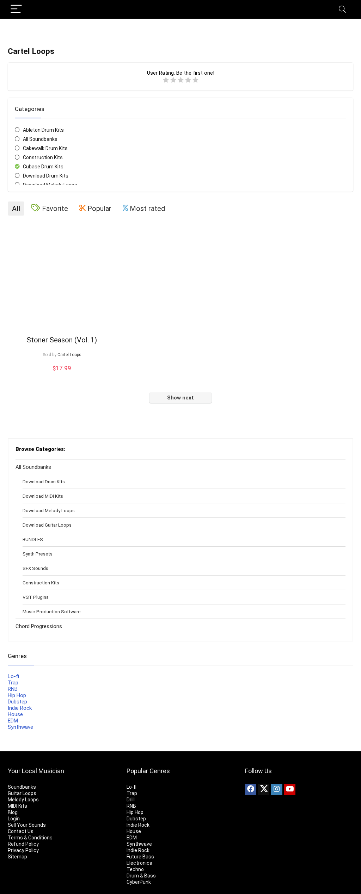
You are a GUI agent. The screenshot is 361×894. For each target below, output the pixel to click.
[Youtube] (289, 789)
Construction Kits (43, 157)
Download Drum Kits (45, 176)
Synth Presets (38, 554)
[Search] (342, 9)
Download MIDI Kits (43, 496)
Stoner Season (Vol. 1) (62, 340)
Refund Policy (23, 844)
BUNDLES (33, 539)
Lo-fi (13, 676)
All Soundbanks (40, 139)
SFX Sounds (35, 568)
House (15, 714)
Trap (13, 682)
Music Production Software (52, 611)
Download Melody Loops (49, 510)
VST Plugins (36, 597)
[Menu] (16, 9)
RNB (13, 689)
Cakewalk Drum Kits (45, 148)
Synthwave (20, 727)
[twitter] (263, 789)
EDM (13, 721)
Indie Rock (20, 708)
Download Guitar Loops (47, 525)
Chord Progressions (39, 626)
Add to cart (62, 375)
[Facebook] (250, 789)
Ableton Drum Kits (43, 130)
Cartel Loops (69, 354)
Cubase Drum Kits (43, 166)
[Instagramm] (276, 789)
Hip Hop (17, 695)
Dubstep (17, 702)
